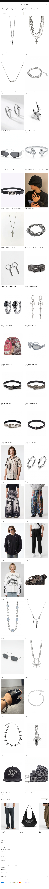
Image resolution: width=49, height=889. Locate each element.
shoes (14, 9)
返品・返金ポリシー (4, 860)
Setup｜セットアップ (5, 845)
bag (24, 9)
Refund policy (3, 869)
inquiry (2, 856)
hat (32, 9)
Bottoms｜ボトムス (4, 844)
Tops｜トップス (4, 840)
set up (28, 9)
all (1, 9)
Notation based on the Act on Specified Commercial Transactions (13, 865)
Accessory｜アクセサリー (6, 849)
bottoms (9, 9)
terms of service (4, 854)
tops (5, 9)
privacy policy (3, 867)
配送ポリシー (3, 858)
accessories (19, 9)
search (2, 838)
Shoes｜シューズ (4, 847)
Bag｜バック (3, 851)
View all (44, 799)
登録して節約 (4, 876)
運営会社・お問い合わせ (5, 872)
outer (36, 9)
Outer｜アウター (4, 842)
